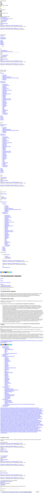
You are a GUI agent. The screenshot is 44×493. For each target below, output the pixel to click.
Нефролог (6, 375)
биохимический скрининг (10, 408)
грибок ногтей (18, 412)
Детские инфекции (8, 400)
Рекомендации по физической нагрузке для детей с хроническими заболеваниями (20, 404)
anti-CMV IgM (3, 407)
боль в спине (5, 409)
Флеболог (4, 111)
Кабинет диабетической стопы (10, 367)
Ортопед (4, 97)
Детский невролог (8, 401)
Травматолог (5, 105)
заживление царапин (14, 413)
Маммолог (7, 371)
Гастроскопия (7, 348)
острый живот (3, 419)
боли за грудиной (18, 408)
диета (9, 413)
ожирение (19, 418)
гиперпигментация (16, 411)
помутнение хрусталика (37, 421)
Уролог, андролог (8, 383)
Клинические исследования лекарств (11, 389)
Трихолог (4, 106)
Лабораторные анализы (9, 349)
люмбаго (29, 416)
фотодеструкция (18, 429)
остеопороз (35, 418)
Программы (7, 393)
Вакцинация (7, 387)
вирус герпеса (31, 409)
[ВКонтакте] (1, 272)
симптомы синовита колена (17, 426)
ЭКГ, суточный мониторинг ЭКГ (11, 353)
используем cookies (27, 491)
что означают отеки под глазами (32, 430)
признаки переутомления (35, 422)
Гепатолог (6, 363)
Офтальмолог (7, 378)
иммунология (36, 413)
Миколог (6, 373)
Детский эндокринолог (9, 402)
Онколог (4, 96)
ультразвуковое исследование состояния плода (28, 340)
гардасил (27, 410)
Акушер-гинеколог (6, 85)
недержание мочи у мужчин (35, 417)
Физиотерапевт (5, 110)
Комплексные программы (9, 390)
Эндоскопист (5, 166)
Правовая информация (7, 76)
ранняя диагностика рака (12, 425)
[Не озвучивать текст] (1, 15)
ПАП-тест (36, 419)
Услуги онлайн (7, 396)
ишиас (1, 414)
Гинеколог (7, 364)
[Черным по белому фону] (0, 6)
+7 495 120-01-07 (5, 19)
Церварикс (20, 430)
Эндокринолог (5, 165)
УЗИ (3, 108)
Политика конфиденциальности (6, 481)
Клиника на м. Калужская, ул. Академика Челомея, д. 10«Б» (11, 443)
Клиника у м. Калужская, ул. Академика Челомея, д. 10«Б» (11, 25)
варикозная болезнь (25, 409)
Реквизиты (5, 79)
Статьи (1, 43)
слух (37, 426)
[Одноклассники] (2, 272)
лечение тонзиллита (15, 416)
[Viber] (7, 272)
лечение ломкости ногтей (36, 415)
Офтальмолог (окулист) (7, 99)
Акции (1, 41)
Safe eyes (7, 407)
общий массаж (11, 418)
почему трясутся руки (4, 422)
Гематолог (4, 89)
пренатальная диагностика (26, 422)
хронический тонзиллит (4, 430)
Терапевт (4, 104)
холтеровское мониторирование (27, 429)
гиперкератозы (10, 411)
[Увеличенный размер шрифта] (1, 4)
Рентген (6, 351)
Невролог (4, 95)
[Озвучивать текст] (1, 14)
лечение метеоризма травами (5, 416)
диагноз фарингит (24, 412)
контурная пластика (32, 414)
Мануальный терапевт (7, 93)
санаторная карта (29, 425)
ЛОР (5, 370)
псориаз (36, 424)
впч (9, 410)
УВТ (3, 107)
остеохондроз (39, 418)
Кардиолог (5, 91)
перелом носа (14, 420)
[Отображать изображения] (1, 10)
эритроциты (28, 431)
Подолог (4, 100)
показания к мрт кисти (18, 421)
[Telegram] (11, 272)
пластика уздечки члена (31, 420)
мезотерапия (5, 417)
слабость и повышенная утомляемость (30, 426)
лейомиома (18, 415)
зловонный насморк (29, 413)
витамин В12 (6, 410)
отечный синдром (22, 419)
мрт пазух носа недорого (12, 417)
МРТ (5, 350)
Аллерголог (7, 358)
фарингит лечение (11, 429)
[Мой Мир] (4, 272)
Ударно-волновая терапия (9, 395)
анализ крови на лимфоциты (14, 407)
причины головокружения (21, 423)
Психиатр (4, 101)
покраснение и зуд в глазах (28, 421)
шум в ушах (5, 431)
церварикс (24, 430)
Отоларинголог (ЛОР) (7, 98)
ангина (21, 407)
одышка (15, 418)
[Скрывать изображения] (1, 12)
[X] (5, 272)
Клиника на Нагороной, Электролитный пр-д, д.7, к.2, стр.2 (11, 446)
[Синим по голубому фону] (0, 8)
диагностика (30, 412)
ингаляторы (41, 413)
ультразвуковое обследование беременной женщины (10, 340)
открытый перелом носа (29, 419)
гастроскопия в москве (34, 410)
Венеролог (4, 87)
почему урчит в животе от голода (15, 422)
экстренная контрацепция (12, 431)
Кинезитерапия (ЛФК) (9, 388)
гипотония (36, 411)
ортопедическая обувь (29, 418)
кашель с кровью (14, 414)
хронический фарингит (13, 430)
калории (9, 414)
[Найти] (1, 53)
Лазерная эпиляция (8, 391)
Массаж (6, 392)
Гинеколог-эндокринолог (7, 142)
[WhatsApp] (8, 272)
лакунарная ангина (8, 415)
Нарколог (4, 94)
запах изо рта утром (22, 413)
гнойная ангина (6, 412)
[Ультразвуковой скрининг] (5, 286)
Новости (2, 42)
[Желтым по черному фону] (0, 7)
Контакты (2, 44)
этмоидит (32, 431)
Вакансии (4, 78)
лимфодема (21, 416)
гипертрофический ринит (24, 411)
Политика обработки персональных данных (11, 77)
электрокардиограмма (21, 431)
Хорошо (37, 491)
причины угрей (29, 423)
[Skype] (10, 272)
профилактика (32, 424)
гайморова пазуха (22, 410)
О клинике (5, 74)
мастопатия (33, 416)
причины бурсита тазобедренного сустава (8, 423)
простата (9, 424)
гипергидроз (4, 411)
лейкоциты (14, 415)
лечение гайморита (27, 415)
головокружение (12, 412)
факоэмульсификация (4, 429)
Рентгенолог (5, 103)
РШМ (25, 425)
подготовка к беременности (9, 421)
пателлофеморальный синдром (6, 420)
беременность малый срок (30, 407)
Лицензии (4, 75)
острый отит (8, 419)
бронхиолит (14, 409)
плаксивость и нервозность (22, 420)
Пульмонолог (7, 379)
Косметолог (5, 92)
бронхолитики (19, 409)
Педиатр (6, 403)
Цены (1, 40)
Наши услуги (3, 37)
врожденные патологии (15, 410)
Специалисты (3, 38)
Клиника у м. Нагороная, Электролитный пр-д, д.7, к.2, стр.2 (11, 28)
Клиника (2, 35)
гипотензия (32, 411)
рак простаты (40, 424)
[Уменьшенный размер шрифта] (0, 1)
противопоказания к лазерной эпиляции (21, 424)
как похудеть (5, 414)
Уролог (4, 109)
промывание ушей (3, 424)
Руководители (5, 84)
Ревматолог (5, 102)
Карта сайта (2, 482)
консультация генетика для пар (23, 414)
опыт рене (23, 418)
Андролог (4, 86)
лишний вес (25, 416)
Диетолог (6, 366)
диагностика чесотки (4, 413)
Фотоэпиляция (7, 398)
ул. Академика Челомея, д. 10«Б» (6, 18)
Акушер (6, 357)
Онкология (7, 376)
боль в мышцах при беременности (28, 408)
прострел (12, 424)
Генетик (6, 362)
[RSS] (0, 273)
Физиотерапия (7, 397)
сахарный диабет (36, 425)
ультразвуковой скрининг (7, 341)
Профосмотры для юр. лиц (9, 394)
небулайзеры (27, 417)
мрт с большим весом (21, 417)
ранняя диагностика (4, 425)
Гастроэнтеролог (6, 88)
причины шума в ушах (36, 423)
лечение (22, 415)
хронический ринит (37, 429)
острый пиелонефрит (14, 419)
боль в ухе (10, 409)
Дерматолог (5, 143)
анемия (24, 407)
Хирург (4, 112)
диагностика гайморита (37, 412)
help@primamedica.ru (4, 23)
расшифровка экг (20, 425)
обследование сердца (4, 418)
